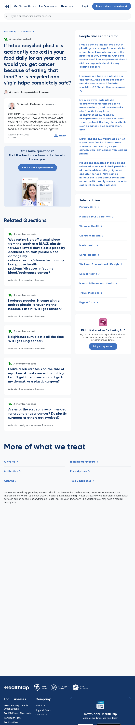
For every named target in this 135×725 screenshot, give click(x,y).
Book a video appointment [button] (111, 6)
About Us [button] (40, 705)
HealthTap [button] (10, 31)
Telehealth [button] (27, 31)
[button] (7, 6)
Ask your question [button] (103, 346)
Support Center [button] (44, 710)
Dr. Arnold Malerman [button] (30, 104)
